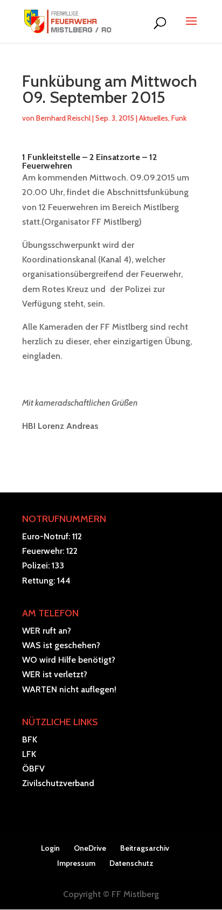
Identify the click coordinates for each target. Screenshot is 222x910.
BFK (29, 739)
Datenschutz (131, 863)
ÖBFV (33, 768)
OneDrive (90, 848)
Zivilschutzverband (58, 783)
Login (50, 848)
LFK (29, 754)
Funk (178, 118)
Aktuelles (153, 118)
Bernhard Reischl (63, 118)
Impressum (76, 863)
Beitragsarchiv (144, 848)
